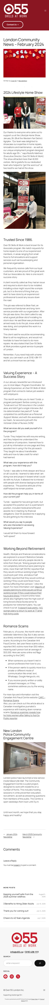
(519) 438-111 (31, 951)
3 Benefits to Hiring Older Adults (18, 904)
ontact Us (13, 24)
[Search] (40, 963)
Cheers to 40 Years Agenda (16, 918)
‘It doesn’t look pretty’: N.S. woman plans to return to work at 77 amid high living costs (23, 610)
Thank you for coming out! (16, 911)
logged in (17, 865)
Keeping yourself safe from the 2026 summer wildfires (18, 895)
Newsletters (22, 81)
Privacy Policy (34, 999)
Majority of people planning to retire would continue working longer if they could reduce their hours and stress (24, 591)
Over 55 (14, 81)
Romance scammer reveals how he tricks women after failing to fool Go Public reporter (21, 715)
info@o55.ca (16, 951)
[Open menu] (45, 10)
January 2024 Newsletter (10, 835)
